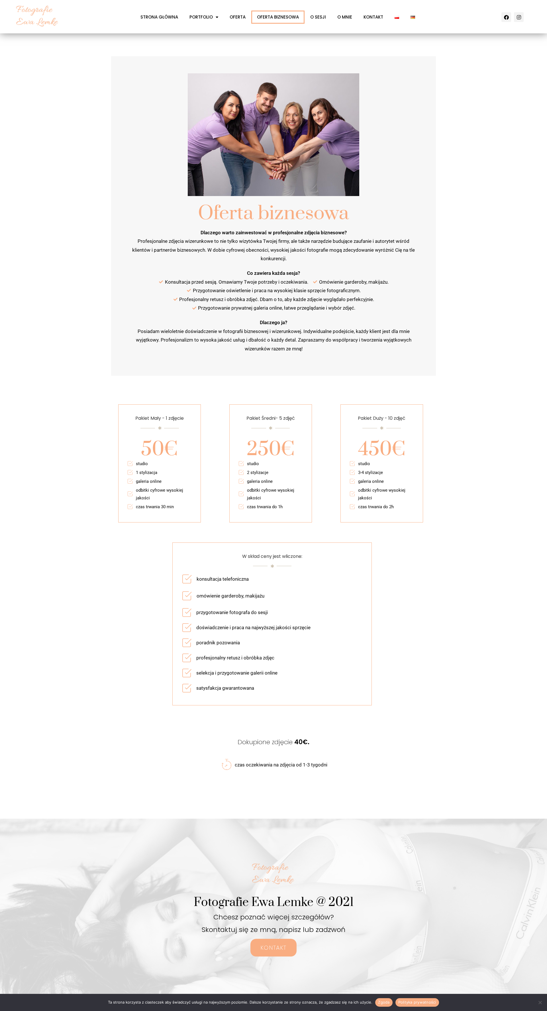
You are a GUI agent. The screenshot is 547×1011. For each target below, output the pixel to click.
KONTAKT (373, 17)
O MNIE (344, 17)
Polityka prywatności (417, 1002)
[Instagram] (519, 17)
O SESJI (318, 17)
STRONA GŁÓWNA (159, 17)
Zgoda (383, 1002)
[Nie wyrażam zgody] (540, 1002)
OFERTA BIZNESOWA (278, 17)
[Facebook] (506, 17)
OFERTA (238, 17)
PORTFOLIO (201, 17)
